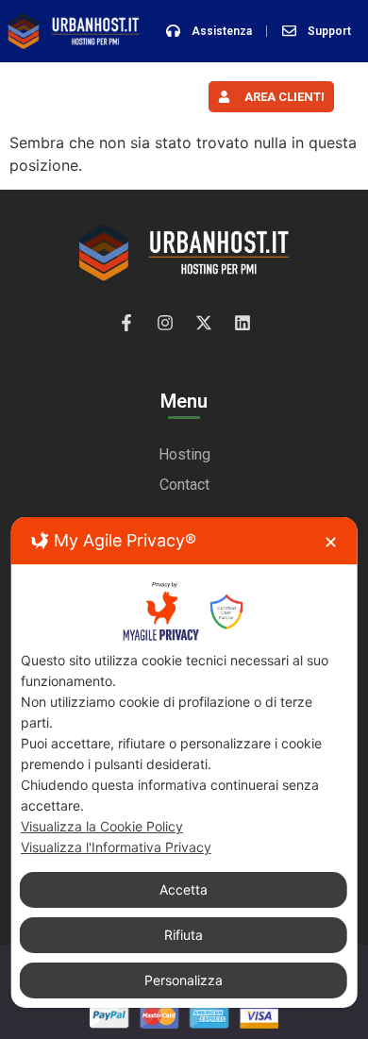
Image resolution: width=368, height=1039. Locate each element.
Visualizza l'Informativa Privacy (116, 847)
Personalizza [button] (183, 980)
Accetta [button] (183, 889)
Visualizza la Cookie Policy (102, 826)
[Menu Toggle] (97, 96)
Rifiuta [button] (183, 935)
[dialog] (184, 762)
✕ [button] (331, 542)
